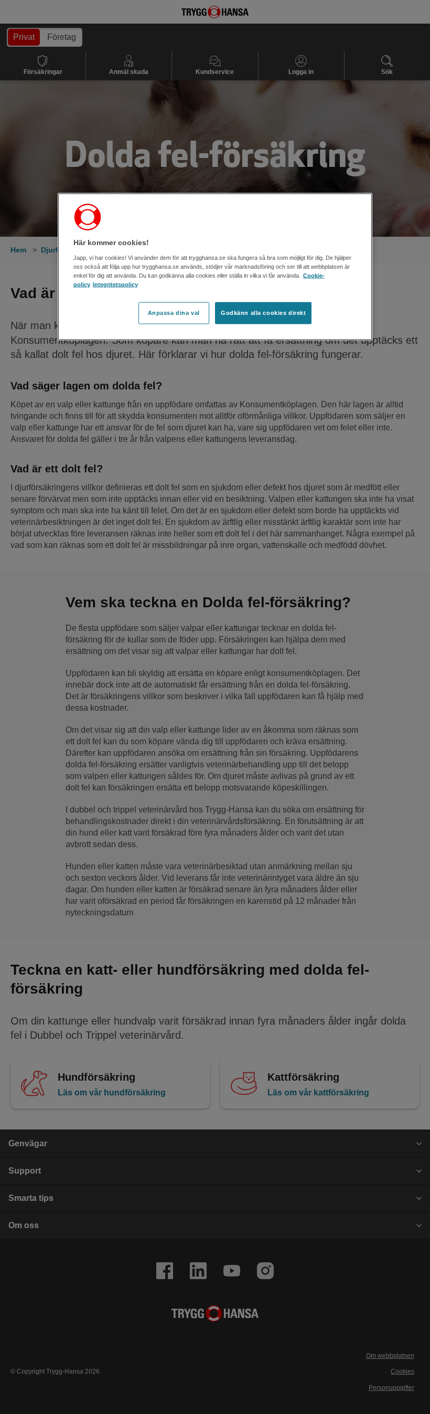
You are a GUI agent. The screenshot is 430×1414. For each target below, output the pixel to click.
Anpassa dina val (174, 312)
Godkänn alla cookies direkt (263, 312)
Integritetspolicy (115, 284)
